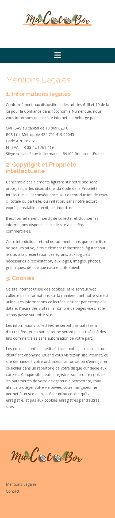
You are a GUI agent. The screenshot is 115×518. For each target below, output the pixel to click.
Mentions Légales (21, 484)
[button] (57, 55)
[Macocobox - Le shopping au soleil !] (57, 18)
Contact (13, 491)
